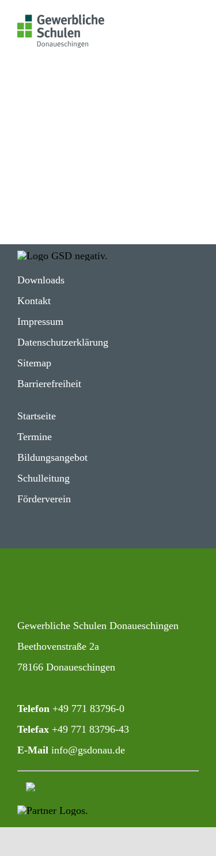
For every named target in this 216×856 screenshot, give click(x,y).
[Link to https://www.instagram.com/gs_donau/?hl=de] (26, 586)
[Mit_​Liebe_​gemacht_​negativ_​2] (108, 787)
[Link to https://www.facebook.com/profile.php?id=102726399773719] (64, 586)
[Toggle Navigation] (177, 22)
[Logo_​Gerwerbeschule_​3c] (60, 19)
